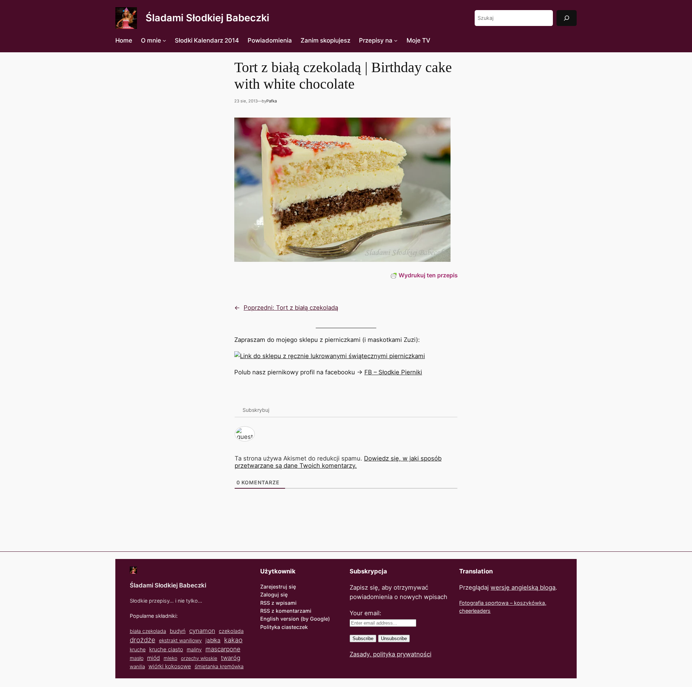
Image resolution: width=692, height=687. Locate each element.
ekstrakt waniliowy (180, 640)
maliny (194, 649)
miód (153, 658)
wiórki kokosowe (169, 666)
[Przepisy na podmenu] (396, 40)
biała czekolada (148, 631)
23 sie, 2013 (246, 101)
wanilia (137, 666)
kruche (138, 649)
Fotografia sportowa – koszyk (495, 603)
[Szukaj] (566, 18)
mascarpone (222, 649)
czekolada (231, 631)
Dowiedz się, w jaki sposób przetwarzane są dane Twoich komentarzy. (338, 462)
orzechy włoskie (199, 658)
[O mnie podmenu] (164, 40)
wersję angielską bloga (523, 587)
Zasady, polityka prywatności (390, 654)
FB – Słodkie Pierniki (393, 372)
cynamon (202, 630)
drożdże (142, 640)
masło (136, 658)
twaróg (230, 657)
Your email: (365, 613)
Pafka (271, 101)
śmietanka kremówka (219, 666)
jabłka (213, 640)
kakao (233, 640)
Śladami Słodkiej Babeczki (207, 18)
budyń (178, 630)
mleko (170, 658)
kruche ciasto (166, 649)
